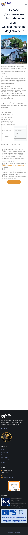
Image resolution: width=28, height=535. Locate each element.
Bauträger (3, 449)
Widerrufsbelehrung (14, 168)
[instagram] (6, 428)
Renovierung (4, 452)
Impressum (17, 532)
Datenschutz (10, 532)
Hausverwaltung (5, 454)
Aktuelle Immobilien (6, 459)
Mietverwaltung (5, 457)
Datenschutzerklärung (19, 165)
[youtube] (4, 428)
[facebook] (1, 428)
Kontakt (3, 462)
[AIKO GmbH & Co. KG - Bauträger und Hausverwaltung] (6, 3)
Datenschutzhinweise (7, 165)
